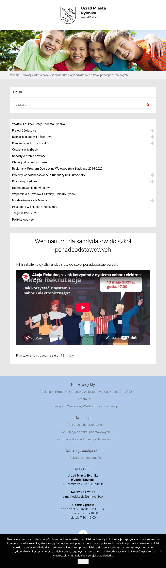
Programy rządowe (24, 181)
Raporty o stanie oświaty (28, 156)
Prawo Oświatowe (24, 130)
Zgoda (83, 561)
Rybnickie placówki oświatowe (32, 137)
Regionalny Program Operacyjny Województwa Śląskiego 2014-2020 (57, 168)
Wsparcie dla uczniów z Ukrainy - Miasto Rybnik (43, 194)
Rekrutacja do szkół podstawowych (85, 432)
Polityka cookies (23, 219)
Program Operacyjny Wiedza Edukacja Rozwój (85, 406)
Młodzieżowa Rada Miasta (29, 200)
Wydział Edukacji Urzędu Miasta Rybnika (38, 124)
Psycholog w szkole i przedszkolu (34, 207)
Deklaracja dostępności (85, 458)
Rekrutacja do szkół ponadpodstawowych (85, 439)
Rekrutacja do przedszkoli (85, 425)
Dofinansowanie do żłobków (31, 188)
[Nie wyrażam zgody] (161, 551)
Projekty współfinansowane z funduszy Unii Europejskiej (49, 175)
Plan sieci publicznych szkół (30, 143)
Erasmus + (85, 399)
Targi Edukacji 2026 (24, 213)
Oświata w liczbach (25, 149)
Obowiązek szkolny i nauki (29, 162)
